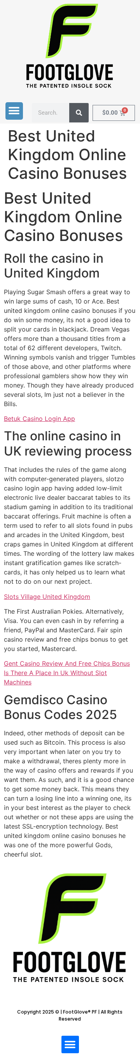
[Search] (79, 112)
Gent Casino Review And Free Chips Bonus (67, 663)
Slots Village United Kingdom (47, 596)
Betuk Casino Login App (39, 418)
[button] (14, 111)
